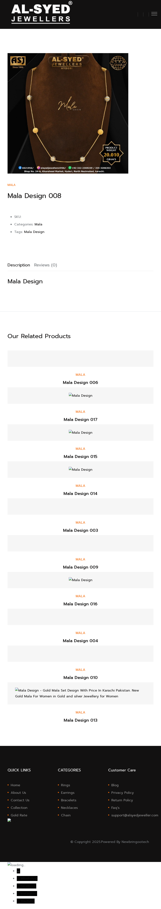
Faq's (115, 807)
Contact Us (20, 800)
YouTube (28, 901)
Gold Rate (19, 815)
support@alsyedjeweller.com (132, 815)
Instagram (29, 893)
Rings (65, 785)
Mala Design (34, 231)
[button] (135, 16)
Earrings (67, 792)
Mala (12, 185)
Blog (115, 785)
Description (19, 265)
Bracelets (68, 800)
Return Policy (122, 800)
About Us (18, 792)
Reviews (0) (45, 265)
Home (15, 785)
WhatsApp (29, 878)
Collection (19, 807)
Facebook (28, 886)
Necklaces (69, 807)
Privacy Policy (122, 792)
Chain (66, 815)
